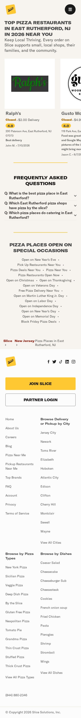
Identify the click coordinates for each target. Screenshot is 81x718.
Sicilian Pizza (15, 576)
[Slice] (10, 9)
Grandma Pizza (16, 639)
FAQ (8, 486)
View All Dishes (51, 673)
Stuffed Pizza (14, 657)
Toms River (48, 451)
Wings (44, 661)
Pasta (44, 626)
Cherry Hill (48, 504)
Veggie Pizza (14, 585)
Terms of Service (17, 513)
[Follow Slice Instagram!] (74, 362)
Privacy (10, 504)
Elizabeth (47, 460)
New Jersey (24, 341)
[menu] (70, 9)
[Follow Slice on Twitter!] (54, 362)
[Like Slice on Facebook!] (48, 362)
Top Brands (13, 477)
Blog (8, 446)
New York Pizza (16, 567)
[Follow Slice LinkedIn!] (67, 362)
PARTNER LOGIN (41, 400)
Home (9, 419)
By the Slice (13, 603)
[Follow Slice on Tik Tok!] (60, 362)
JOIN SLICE (40, 383)
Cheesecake (49, 572)
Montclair (47, 513)
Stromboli (47, 652)
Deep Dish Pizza (16, 594)
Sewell (45, 522)
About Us (12, 428)
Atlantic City (49, 477)
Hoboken (46, 468)
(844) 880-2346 (16, 695)
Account (11, 495)
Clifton (45, 495)
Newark (45, 442)
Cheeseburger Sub (53, 581)
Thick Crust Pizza (17, 666)
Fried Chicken (50, 617)
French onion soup (53, 608)
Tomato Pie (13, 630)
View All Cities (50, 543)
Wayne (45, 531)
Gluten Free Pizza (17, 612)
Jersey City (48, 433)
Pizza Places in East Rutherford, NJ (49, 343)
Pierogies (47, 635)
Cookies (46, 599)
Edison (45, 486)
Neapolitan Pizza (17, 621)
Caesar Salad (50, 563)
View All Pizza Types (19, 677)
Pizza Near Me (15, 455)
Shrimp (45, 643)
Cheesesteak (49, 590)
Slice (7, 341)
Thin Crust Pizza (17, 648)
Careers (10, 437)
